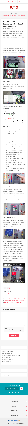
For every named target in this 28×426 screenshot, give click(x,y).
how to (8, 288)
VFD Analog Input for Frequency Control (12, 293)
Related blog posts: (7, 291)
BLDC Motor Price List (8, 359)
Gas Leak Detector (7, 357)
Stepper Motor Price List (8, 351)
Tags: (4, 285)
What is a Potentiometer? (9, 296)
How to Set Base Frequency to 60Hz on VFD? (13, 302)
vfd (4, 288)
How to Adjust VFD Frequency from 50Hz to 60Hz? (14, 300)
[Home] (11, 13)
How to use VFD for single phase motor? (11, 355)
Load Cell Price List (7, 361)
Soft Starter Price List (7, 353)
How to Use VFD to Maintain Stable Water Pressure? (14, 298)
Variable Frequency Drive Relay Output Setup (13, 294)
